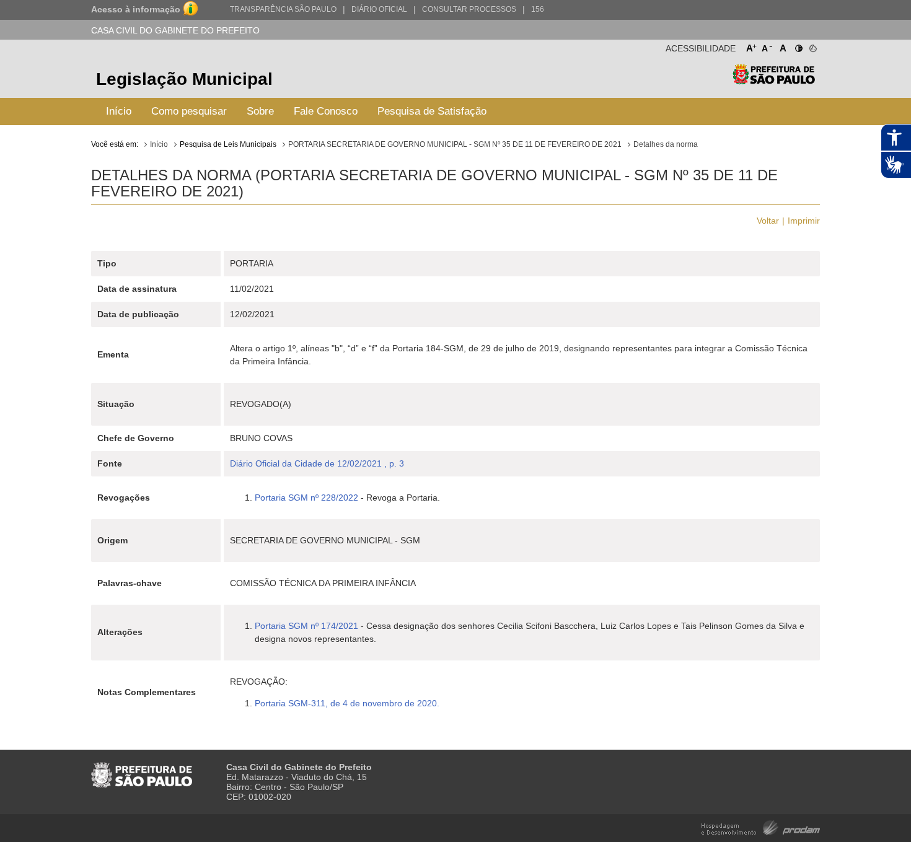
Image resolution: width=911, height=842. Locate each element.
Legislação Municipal (184, 79)
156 (537, 9)
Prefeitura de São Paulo (774, 81)
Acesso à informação (135, 9)
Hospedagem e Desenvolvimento (761, 826)
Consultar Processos (469, 9)
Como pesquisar (189, 111)
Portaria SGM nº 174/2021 (306, 626)
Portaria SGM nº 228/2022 (306, 497)
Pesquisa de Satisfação (431, 111)
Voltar (768, 221)
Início (118, 111)
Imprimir (804, 221)
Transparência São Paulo (283, 9)
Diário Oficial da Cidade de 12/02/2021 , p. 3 (317, 463)
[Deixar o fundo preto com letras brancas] (798, 46)
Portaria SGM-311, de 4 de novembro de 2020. (348, 703)
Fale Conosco (326, 111)
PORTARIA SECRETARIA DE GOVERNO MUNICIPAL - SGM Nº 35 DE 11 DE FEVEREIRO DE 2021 (455, 144)
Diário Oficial (379, 9)
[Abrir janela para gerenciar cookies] (812, 46)
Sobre (260, 111)
